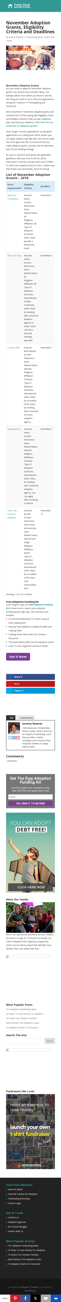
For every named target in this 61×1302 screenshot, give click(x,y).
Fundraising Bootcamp (19, 1198)
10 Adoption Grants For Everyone (22, 1027)
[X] (35, 1298)
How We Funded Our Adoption (22, 1194)
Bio (11, 717)
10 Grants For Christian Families (21, 1018)
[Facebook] (14, 737)
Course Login (14, 1203)
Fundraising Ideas (34, 37)
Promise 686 (13, 347)
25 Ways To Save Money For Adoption (24, 1013)
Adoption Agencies (17, 1222)
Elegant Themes (30, 1287)
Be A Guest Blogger (17, 1226)
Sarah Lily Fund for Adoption (12, 514)
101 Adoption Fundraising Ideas (21, 1009)
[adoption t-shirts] (30, 1131)
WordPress (30, 1290)
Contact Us (13, 1217)
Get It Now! (18, 657)
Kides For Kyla (14, 255)
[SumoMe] (56, 1298)
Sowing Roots (14, 429)
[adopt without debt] (30, 891)
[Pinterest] (18, 737)
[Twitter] (10, 737)
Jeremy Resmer (16, 37)
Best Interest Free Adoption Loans (22, 1022)
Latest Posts (26, 717)
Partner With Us (15, 1231)
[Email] (46, 1298)
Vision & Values (15, 1189)
